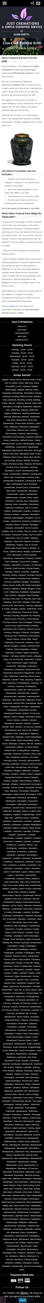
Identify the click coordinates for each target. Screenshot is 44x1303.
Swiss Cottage (18, 717)
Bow (5, 400)
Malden (6, 889)
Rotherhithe (8, 902)
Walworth (29, 916)
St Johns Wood (31, 747)
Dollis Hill (20, 585)
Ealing (23, 589)
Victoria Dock (22, 487)
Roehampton (25, 986)
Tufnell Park (35, 1118)
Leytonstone (21, 447)
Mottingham (11, 848)
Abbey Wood (15, 379)
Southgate (34, 632)
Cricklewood (19, 558)
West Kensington (20, 1199)
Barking (36, 400)
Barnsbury (7, 406)
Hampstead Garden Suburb (16, 713)
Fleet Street (21, 548)
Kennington (36, 784)
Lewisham (6, 808)
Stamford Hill (33, 646)
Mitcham (6, 905)
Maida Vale (24, 885)
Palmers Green (33, 629)
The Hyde (33, 757)
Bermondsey (11, 433)
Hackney (26, 413)
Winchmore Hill (32, 669)
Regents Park (33, 983)
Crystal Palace (32, 568)
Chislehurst (16, 521)
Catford (7, 511)
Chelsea (8, 514)
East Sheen (19, 605)
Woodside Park (10, 629)
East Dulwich (10, 595)
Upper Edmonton (31, 653)
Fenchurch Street (20, 535)
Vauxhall (6, 1064)
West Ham (37, 403)
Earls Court (33, 1030)
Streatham (34, 1087)
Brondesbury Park (30, 471)
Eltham (22, 609)
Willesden (6, 700)
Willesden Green (33, 700)
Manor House (9, 585)
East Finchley (19, 568)
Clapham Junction (31, 541)
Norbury (27, 929)
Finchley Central (9, 575)
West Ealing (28, 1185)
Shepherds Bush (12, 1020)
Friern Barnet (33, 619)
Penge (6, 939)
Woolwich (33, 491)
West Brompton (32, 1077)
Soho (25, 1034)
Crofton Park (35, 811)
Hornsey (8, 572)
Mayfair (32, 892)
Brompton (37, 464)
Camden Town (25, 497)
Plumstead (17, 922)
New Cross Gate (10, 885)
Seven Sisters (13, 639)
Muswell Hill (26, 615)
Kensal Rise (21, 767)
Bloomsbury (17, 450)
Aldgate (5, 379)
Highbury (16, 589)
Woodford (23, 504)
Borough (38, 450)
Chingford (17, 406)
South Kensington (27, 1050)
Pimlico (16, 966)
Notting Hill (7, 942)
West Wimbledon (21, 1158)
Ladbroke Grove (21, 818)
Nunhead (37, 889)
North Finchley (23, 626)
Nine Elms (9, 929)
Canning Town (12, 467)
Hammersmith (10, 690)
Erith (39, 609)
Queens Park (8, 737)
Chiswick (25, 524)
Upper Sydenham (11, 986)
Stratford (25, 474)
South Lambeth (33, 1044)
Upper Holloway (30, 663)
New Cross (25, 882)
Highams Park (11, 733)
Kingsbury (15, 757)
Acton (39, 379)
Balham (37, 396)
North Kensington (31, 936)
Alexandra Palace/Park (12, 393)
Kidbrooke (21, 804)
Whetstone (9, 669)
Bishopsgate (28, 444)
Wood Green (10, 619)
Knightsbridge (28, 814)
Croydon (6, 565)
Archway (15, 396)
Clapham (8, 541)
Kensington (24, 791)
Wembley (8, 771)
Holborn (16, 514)
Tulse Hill (17, 990)
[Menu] (5, 3)
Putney (36, 976)
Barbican (12, 400)
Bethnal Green (29, 379)
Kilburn (35, 730)
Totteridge (21, 666)
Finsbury (36, 511)
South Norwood (20, 1047)
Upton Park (33, 1131)
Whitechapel (10, 390)
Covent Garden (29, 555)
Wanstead (23, 427)
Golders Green (26, 656)
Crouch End (24, 562)
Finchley (26, 572)
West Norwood (8, 1202)
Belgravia (13, 427)
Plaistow (6, 457)
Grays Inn (7, 659)
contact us (13, 306)
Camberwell (14, 474)
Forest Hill (19, 642)
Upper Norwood (33, 939)
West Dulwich (9, 1185)
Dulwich (6, 589)
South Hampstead (33, 737)
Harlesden (30, 717)
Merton (18, 895)
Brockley (35, 460)
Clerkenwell (17, 511)
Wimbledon (8, 1135)
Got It (22, 1300)
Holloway (7, 602)
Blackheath (33, 447)
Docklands (19, 481)
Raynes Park (9, 983)
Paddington (24, 733)
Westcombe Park (33, 808)
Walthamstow (12, 497)
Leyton (19, 444)
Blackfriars (10, 447)
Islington (35, 562)
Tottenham (14, 592)
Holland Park (10, 750)
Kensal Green (35, 764)
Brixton (37, 457)
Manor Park (8, 454)
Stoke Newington (33, 585)
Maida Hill (35, 882)
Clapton (7, 413)
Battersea (27, 406)
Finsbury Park (24, 578)
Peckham (24, 892)
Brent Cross (35, 454)
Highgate (21, 595)
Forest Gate (20, 423)
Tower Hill (17, 541)
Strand (28, 1084)
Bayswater (35, 417)
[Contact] (38, 4)
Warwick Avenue (32, 1175)
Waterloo (14, 791)
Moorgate (34, 524)
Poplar (5, 403)
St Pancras (36, 565)
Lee (35, 845)
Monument (10, 538)
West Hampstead (25, 740)
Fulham (23, 646)
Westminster (35, 1007)
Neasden (22, 696)
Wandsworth (9, 963)
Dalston (33, 430)
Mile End (29, 383)
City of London (11, 383)
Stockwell (28, 1071)
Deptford (35, 572)
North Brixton (18, 932)
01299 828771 (21, 34)
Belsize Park (23, 430)
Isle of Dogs (9, 460)
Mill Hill (30, 744)
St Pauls (33, 1013)
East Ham (10, 420)
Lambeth (6, 787)
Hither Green (10, 740)
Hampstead (35, 592)
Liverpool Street (12, 524)
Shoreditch (10, 386)
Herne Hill (26, 730)
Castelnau (19, 508)
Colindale (32, 548)
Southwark (29, 787)
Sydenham (21, 983)
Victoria (14, 1007)
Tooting (18, 1104)
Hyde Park (10, 767)
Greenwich (29, 659)
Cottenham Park (21, 1152)
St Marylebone (23, 683)
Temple (26, 551)
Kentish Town (8, 727)
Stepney (26, 386)
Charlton (27, 511)
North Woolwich (30, 484)
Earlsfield (24, 592)
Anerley (38, 393)
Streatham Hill (21, 1013)
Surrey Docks (17, 905)
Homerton (14, 440)
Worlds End (27, 1081)
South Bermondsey (31, 902)
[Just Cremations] (22, 18)
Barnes (12, 403)
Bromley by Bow (24, 400)
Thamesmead (32, 993)
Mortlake (35, 912)
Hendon (34, 693)
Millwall (27, 460)
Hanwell (6, 717)
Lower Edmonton (13, 612)
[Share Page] (32, 3)
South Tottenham (10, 1050)
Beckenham (21, 420)
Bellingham (34, 427)
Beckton (25, 417)
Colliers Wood (15, 551)
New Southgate (25, 622)
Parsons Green (10, 959)
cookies (25, 1293)
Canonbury (34, 504)
